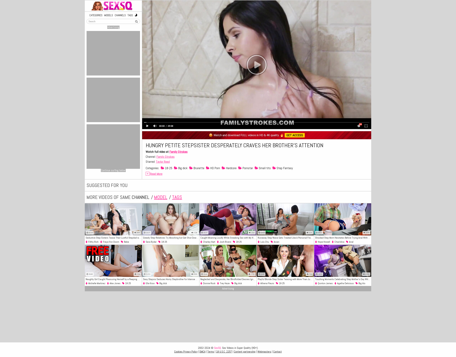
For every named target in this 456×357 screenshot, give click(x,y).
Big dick (182, 168)
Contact (277, 351)
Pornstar (247, 168)
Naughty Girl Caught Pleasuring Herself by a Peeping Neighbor (114, 279)
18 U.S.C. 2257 (224, 351)
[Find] (136, 21)
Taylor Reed (163, 162)
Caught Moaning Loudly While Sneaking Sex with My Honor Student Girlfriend (228, 237)
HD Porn (214, 168)
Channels (120, 15)
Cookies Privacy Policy (186, 351)
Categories (95, 15)
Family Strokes (178, 152)
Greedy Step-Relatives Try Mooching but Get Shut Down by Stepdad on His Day (171, 237)
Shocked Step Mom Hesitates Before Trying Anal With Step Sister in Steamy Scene (343, 237)
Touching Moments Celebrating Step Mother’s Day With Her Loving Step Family (343, 279)
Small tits (264, 168)
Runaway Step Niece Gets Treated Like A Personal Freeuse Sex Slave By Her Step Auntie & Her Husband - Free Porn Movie (286, 237)
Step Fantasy (284, 168)
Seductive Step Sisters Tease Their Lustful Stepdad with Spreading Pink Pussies (114, 237)
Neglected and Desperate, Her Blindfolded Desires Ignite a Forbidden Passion (228, 279)
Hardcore (231, 168)
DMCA (202, 351)
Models (108, 15)
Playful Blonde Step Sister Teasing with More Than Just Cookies (286, 279)
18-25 (168, 168)
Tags (130, 15)
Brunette (198, 168)
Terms (210, 351)
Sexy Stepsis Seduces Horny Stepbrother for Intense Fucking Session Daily (171, 279)
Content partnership (244, 351)
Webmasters (264, 351)
